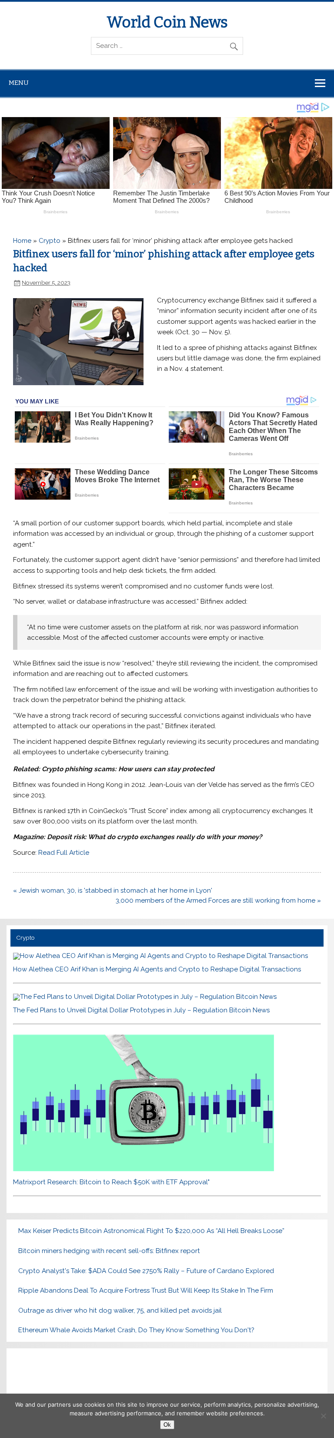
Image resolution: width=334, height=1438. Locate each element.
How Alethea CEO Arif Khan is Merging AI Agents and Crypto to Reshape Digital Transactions (157, 969)
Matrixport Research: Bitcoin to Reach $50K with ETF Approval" (111, 1182)
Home (22, 241)
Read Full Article (63, 853)
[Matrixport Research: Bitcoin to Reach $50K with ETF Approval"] (143, 1169)
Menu (19, 83)
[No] (323, 1415)
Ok (167, 1424)
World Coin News (167, 22)
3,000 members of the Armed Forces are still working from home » (218, 900)
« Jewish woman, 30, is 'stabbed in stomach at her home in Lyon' (112, 890)
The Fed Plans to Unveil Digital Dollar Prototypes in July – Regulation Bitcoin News (141, 1010)
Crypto (49, 241)
